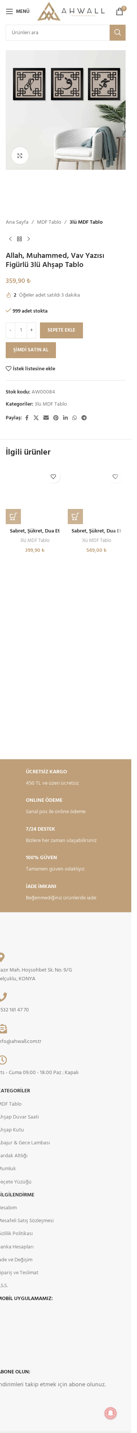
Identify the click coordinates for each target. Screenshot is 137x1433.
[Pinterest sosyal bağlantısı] (56, 418)
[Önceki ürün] (10, 239)
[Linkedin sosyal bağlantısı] (65, 418)
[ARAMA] (118, 33)
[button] (13, 516)
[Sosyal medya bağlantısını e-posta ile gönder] (46, 418)
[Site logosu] (71, 11)
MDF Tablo (49, 222)
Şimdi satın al (30, 350)
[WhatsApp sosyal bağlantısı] (74, 418)
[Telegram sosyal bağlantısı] (84, 418)
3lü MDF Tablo (86, 222)
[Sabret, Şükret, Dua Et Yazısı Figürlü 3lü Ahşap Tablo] (35, 495)
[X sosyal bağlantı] (36, 418)
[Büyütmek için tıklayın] (20, 155)
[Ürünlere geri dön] (19, 239)
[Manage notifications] (111, 1413)
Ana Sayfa (17, 222)
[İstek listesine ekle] (53, 476)
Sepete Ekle (61, 330)
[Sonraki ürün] (28, 239)
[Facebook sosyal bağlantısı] (26, 418)
